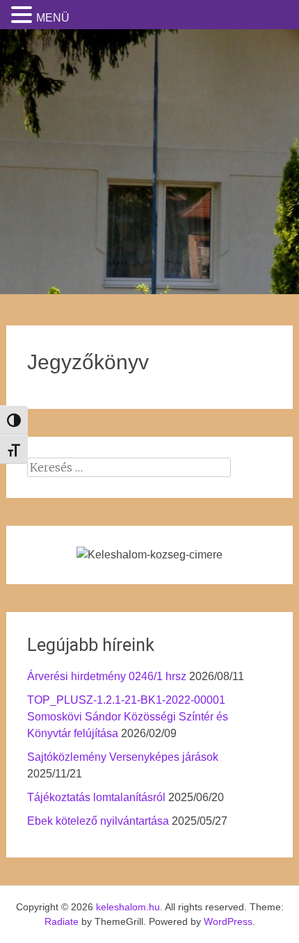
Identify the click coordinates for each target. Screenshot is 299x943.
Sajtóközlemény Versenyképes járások (122, 757)
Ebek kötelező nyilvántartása (98, 821)
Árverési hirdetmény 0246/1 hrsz (106, 676)
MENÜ (53, 18)
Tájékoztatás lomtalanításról (96, 797)
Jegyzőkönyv (88, 361)
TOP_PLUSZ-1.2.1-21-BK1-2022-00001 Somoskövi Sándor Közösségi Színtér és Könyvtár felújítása (127, 716)
